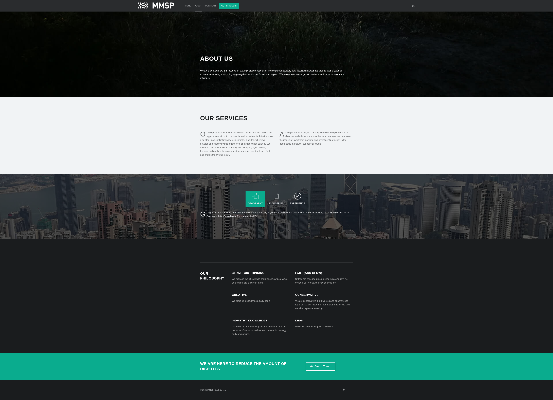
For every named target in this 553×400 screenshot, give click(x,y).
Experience (297, 203)
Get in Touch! (229, 6)
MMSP (210, 390)
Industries (276, 203)
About (198, 6)
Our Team (210, 6)
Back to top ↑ (221, 390)
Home (188, 6)
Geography (255, 203)
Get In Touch (323, 366)
